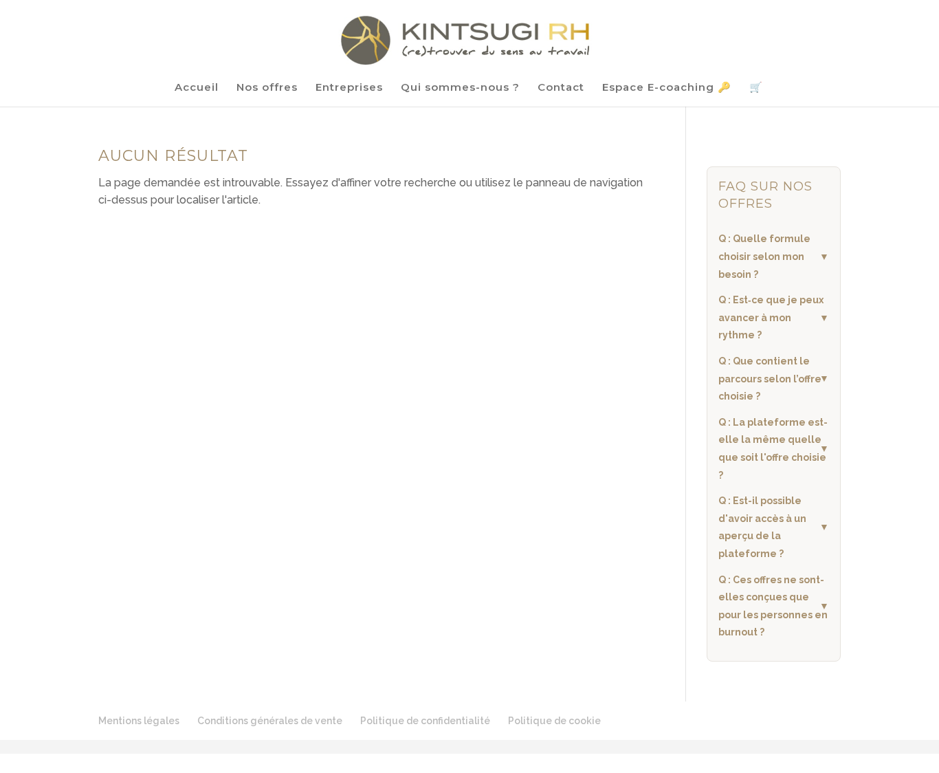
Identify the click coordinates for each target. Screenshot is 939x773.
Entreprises (349, 88)
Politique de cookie (554, 720)
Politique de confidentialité (425, 720)
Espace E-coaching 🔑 (666, 88)
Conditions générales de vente (269, 720)
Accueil (197, 88)
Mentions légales (138, 720)
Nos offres (267, 88)
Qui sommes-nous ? (460, 88)
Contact (561, 88)
